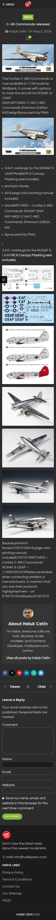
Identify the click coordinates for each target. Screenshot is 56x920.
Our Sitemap (12, 893)
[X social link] (12, 673)
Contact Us (11, 886)
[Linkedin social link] (26, 673)
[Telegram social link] (41, 673)
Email (7, 772)
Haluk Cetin (18, 31)
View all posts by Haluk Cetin (28, 658)
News (28, 17)
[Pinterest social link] (19, 673)
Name (7, 759)
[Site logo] (28, 4)
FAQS (6, 900)
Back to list (28, 687)
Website (8, 785)
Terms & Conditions (17, 879)
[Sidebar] (3, 279)
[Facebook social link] (5, 673)
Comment (10, 725)
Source (7, 543)
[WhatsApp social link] (34, 673)
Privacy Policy (12, 872)
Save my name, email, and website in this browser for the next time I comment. (25, 803)
